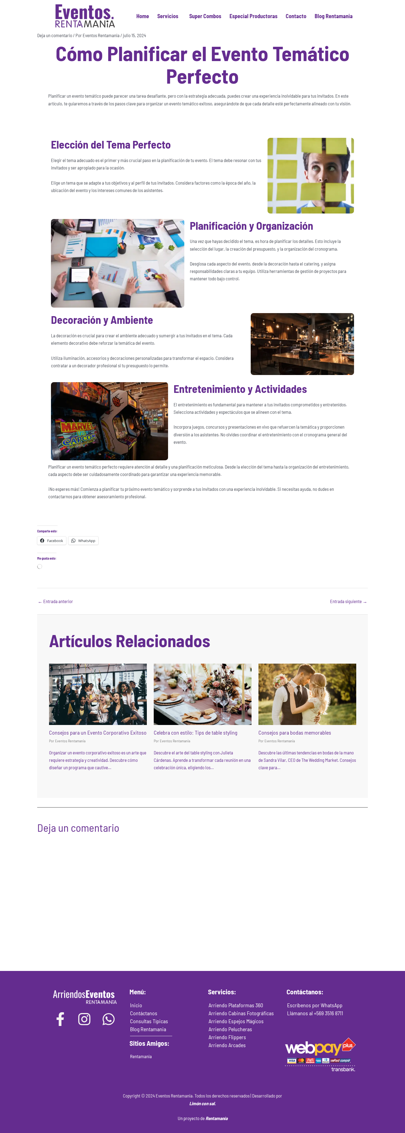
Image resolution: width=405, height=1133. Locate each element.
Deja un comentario (54, 35)
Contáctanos (143, 1013)
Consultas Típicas (149, 1021)
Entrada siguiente (348, 601)
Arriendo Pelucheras (230, 1029)
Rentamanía (217, 1118)
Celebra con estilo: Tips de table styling (195, 732)
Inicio (136, 1005)
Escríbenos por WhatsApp (314, 1005)
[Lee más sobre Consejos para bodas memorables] (307, 693)
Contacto (296, 16)
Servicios (167, 16)
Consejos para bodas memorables (294, 732)
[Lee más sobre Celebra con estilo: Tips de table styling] (203, 693)
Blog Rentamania (334, 16)
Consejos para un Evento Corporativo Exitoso (98, 732)
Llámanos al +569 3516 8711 (315, 1013)
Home (142, 16)
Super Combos (205, 16)
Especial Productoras (253, 16)
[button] (169, 16)
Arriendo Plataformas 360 (236, 1005)
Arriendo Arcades (227, 1045)
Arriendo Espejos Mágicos (236, 1021)
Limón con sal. (202, 1103)
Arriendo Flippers (227, 1037)
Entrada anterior (55, 601)
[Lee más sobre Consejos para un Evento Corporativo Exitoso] (98, 693)
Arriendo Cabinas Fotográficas (241, 1013)
